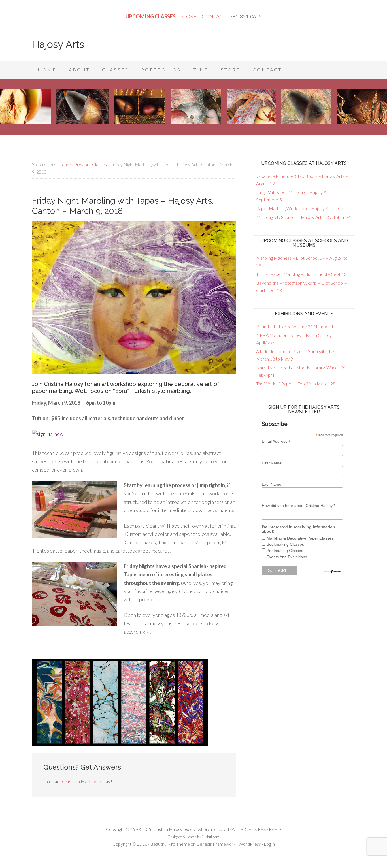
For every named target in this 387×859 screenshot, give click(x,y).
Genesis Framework (216, 844)
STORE (189, 16)
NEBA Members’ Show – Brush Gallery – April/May (295, 338)
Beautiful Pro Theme (170, 844)
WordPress (250, 844)
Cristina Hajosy (79, 781)
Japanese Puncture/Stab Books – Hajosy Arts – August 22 (302, 179)
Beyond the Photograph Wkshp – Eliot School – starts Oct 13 (301, 286)
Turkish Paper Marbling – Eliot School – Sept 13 (301, 274)
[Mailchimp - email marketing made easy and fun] (333, 572)
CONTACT (214, 16)
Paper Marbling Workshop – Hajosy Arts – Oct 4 (302, 208)
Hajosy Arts (58, 44)
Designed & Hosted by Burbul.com (193, 837)
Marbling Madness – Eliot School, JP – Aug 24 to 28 (302, 261)
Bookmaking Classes (285, 544)
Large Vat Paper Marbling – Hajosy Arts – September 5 (295, 195)
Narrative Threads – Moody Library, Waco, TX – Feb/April (302, 371)
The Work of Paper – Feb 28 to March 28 (295, 383)
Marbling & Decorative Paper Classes (300, 538)
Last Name (271, 484)
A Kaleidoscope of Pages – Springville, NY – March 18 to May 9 (297, 355)
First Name (272, 463)
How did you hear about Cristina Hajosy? (298, 505)
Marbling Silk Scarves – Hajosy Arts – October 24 (303, 217)
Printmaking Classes (285, 550)
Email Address (276, 441)
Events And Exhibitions (287, 557)
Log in (269, 844)
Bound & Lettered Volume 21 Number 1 (294, 326)
